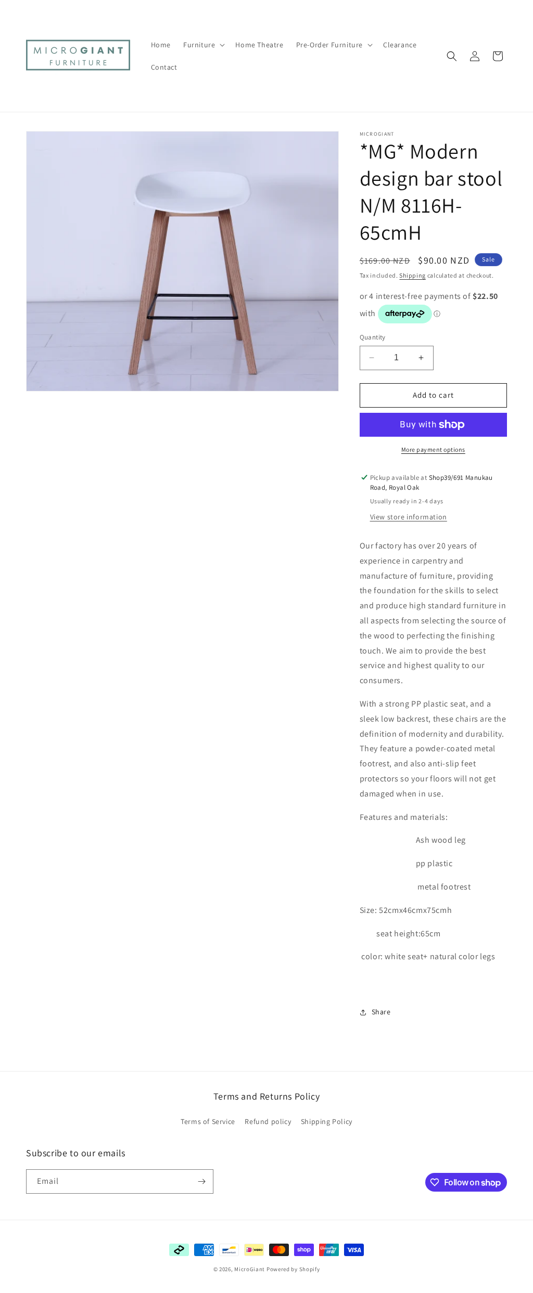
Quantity (373, 337)
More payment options (433, 449)
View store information (408, 516)
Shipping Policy (326, 1121)
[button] (203, 45)
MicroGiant (249, 1269)
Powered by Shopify (293, 1269)
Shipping (412, 275)
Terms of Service (208, 1121)
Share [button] (381, 1011)
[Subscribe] (201, 1181)
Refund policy (268, 1121)
